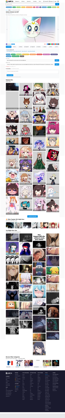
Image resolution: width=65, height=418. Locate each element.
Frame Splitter (47, 387)
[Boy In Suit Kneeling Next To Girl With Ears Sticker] (12, 130)
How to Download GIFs (9, 390)
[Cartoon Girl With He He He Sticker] (25, 179)
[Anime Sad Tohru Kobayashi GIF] (52, 287)
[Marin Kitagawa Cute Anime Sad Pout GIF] (12, 273)
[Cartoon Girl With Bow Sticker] (12, 116)
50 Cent (39, 399)
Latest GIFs (16, 374)
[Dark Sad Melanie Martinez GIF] (12, 322)
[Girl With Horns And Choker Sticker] (52, 103)
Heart (38, 383)
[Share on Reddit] (55, 44)
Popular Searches (17, 381)
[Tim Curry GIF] (23, 7)
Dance (23, 383)
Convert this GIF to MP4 (31, 51)
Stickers (22, 1)
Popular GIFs (8, 396)
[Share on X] (49, 44)
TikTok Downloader (48, 402)
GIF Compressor (47, 380)
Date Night (39, 393)
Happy (31, 374)
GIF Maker (46, 377)
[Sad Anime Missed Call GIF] (39, 324)
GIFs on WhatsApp (55, 380)
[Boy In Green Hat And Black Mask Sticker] (39, 87)
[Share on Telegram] (53, 44)
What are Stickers (8, 394)
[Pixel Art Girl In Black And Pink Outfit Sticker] (25, 89)
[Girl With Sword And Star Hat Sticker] (39, 177)
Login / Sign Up (17, 385)
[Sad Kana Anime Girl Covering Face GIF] (25, 279)
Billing (16, 391)
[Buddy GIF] (37, 7)
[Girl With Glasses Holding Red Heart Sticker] (25, 130)
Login (55, 1)
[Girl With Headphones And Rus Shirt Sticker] (52, 89)
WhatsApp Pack (47, 396)
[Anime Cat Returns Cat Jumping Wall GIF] (25, 297)
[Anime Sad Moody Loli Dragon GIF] (25, 289)
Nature (23, 396)
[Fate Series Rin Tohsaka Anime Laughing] (44, 225)
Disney (23, 384)
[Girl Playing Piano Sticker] (52, 167)
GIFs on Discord (55, 381)
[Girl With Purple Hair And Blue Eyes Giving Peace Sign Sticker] (39, 204)
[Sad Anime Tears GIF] (25, 260)
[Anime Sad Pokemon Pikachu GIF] (52, 271)
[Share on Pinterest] (52, 44)
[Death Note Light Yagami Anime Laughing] (10, 225)
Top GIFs (16, 377)
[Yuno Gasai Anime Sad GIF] (39, 337)
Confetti (39, 381)
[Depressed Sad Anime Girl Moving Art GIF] (52, 325)
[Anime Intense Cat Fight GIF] (39, 280)
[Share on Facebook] (47, 44)
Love (23, 393)
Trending (34, 1)
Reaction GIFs (55, 390)
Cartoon (39, 374)
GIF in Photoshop (55, 377)
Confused (31, 386)
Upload (51, 1)
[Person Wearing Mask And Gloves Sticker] (39, 130)
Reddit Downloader (48, 407)
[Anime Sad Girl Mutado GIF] (39, 311)
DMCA (7, 382)
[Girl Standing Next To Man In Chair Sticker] (12, 141)
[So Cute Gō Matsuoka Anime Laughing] (53, 225)
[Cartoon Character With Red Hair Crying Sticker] (52, 155)
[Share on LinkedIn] (57, 44)
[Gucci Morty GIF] (44, 7)
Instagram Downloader (47, 406)
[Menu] (58, 1)
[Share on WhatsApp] (50, 44)
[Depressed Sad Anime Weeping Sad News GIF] (12, 248)
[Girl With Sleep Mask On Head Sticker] (25, 116)
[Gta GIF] (40, 7)
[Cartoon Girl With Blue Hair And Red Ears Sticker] (25, 205)
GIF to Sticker (47, 393)
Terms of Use (8, 385)
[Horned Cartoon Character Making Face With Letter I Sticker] (39, 98)
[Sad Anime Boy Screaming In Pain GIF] (52, 298)
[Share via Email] (58, 44)
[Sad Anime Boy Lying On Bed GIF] (25, 315)
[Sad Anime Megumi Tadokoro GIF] (25, 324)
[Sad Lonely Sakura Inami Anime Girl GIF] (12, 237)
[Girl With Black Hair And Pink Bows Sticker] (52, 205)
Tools (40, 1)
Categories (17, 1)
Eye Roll (31, 396)
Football (39, 380)
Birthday (23, 377)
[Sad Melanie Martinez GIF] (39, 255)
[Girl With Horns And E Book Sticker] (52, 178)
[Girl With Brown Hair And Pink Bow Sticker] (39, 191)
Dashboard (16, 389)
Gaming (23, 389)
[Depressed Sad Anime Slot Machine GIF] (12, 259)
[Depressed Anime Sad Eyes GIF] (12, 314)
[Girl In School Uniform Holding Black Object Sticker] (12, 100)
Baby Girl (39, 390)
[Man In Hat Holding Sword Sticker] (12, 150)
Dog (23, 386)
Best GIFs (54, 389)
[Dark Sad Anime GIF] (12, 285)
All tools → (47, 374)
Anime (9, 10)
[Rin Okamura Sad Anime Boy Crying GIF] (52, 261)
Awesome (39, 386)
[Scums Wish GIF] (12, 87)
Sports (23, 399)
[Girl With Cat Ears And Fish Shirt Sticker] (12, 162)
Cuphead (39, 377)
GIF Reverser (47, 384)
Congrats (31, 393)
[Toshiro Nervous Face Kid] (18, 225)
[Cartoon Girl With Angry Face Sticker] (52, 115)
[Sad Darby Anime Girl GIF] (39, 291)
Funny (23, 387)
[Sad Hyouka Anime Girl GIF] (25, 237)
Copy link (7, 58)
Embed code (8, 62)
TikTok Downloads (55, 387)
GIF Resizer (46, 381)
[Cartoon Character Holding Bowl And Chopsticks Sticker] (39, 119)
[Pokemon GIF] (49, 7)
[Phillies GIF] (14, 7)
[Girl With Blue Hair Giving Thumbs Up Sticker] (39, 144)
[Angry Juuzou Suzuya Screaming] (27, 225)
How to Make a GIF (8, 393)
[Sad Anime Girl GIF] (52, 279)
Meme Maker (47, 390)
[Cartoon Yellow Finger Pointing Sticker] (12, 175)
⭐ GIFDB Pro (17, 386)
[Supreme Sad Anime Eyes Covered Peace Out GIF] (25, 249)
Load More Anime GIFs (32, 216)
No (30, 387)
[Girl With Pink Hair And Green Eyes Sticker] (52, 128)
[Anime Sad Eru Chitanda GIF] (25, 269)
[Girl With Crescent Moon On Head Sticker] (25, 152)
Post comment (9, 75)
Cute (23, 381)
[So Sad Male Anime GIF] (39, 240)
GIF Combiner (47, 389)
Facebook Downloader (47, 410)
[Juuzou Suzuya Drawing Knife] (36, 225)
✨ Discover (16, 380)
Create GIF (46, 1)
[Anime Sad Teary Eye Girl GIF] (39, 348)
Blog (6, 379)
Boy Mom (39, 396)
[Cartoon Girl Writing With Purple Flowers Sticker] (25, 165)
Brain (38, 387)
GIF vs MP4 (54, 384)
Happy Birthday (24, 390)
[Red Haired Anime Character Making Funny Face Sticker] (25, 141)
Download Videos (55, 386)
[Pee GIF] (34, 7)
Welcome (31, 399)
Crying (31, 384)
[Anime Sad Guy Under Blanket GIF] (12, 295)
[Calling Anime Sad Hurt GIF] (52, 336)
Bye (30, 390)
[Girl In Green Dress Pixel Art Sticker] (39, 160)
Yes (30, 389)
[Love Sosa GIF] (18, 7)
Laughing (31, 380)
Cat (22, 380)
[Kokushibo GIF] (54, 7)
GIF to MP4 (46, 383)
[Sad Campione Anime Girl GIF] (39, 269)
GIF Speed (46, 386)
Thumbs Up (31, 383)
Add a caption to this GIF (17, 51)
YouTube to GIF (47, 399)
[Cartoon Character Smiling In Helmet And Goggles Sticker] (52, 141)
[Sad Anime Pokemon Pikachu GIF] (12, 330)
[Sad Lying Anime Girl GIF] (52, 251)
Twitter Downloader (48, 403)
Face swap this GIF (10, 51)
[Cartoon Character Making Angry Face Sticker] (12, 189)
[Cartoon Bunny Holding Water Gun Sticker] (52, 192)
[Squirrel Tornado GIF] (29, 7)
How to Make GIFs (55, 374)
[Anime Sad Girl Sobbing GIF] (12, 305)
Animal (23, 374)
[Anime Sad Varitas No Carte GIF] (39, 302)
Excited (31, 381)
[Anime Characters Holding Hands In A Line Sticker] (39, 109)
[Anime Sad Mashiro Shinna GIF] (25, 306)
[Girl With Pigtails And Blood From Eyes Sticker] (25, 192)
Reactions (29, 1)
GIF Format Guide (55, 383)
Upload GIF (16, 388)
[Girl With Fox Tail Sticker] (12, 205)
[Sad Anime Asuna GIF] (52, 311)
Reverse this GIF (24, 51)
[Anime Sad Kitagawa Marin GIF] (52, 240)
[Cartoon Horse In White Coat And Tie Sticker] (25, 103)
